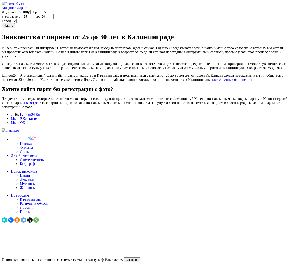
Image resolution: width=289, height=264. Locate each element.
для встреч (31, 103)
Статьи (25, 151)
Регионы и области (34, 203)
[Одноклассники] (17, 220)
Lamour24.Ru (30, 114)
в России (27, 207)
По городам (20, 195)
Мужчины (28, 183)
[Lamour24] (24, 139)
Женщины (28, 188)
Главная (26, 143)
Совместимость (32, 160)
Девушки (27, 179)
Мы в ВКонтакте (24, 118)
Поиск (25, 211)
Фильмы (26, 147)
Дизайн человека (24, 155)
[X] (30, 220)
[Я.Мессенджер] (4, 220)
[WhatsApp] (36, 220)
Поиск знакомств (24, 171)
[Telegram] (23, 220)
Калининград (30, 199)
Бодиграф (27, 164)
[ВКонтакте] (11, 220)
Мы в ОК (18, 123)
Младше (8, 8)
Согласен (132, 260)
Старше (21, 8)
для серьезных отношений (231, 79)
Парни (25, 175)
